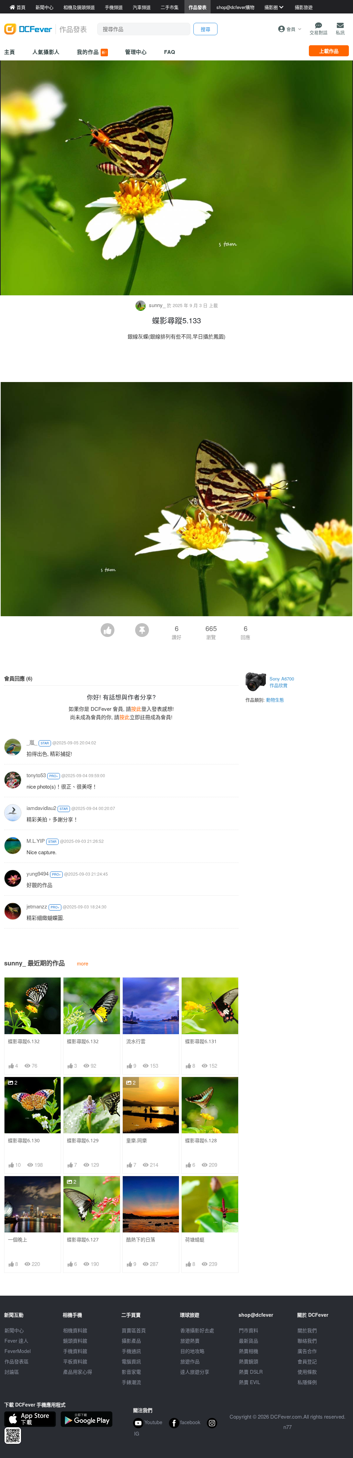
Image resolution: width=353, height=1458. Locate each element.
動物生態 (275, 699)
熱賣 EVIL (249, 1382)
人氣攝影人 (46, 52)
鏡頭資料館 (75, 1340)
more (82, 963)
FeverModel (17, 1350)
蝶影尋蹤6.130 (24, 1140)
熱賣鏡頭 (248, 1361)
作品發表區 (16, 1361)
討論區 (11, 1371)
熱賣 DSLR (251, 1371)
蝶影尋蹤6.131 (201, 1041)
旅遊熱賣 (190, 1340)
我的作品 (92, 52)
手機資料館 (75, 1350)
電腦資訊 (131, 1361)
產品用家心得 (77, 1371)
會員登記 (307, 1361)
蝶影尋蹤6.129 (83, 1140)
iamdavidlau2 (41, 807)
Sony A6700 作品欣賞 (282, 682)
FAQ (169, 52)
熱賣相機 (248, 1350)
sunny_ (157, 304)
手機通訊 (131, 1350)
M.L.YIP (36, 840)
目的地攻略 (192, 1350)
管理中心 (136, 52)
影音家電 (131, 1371)
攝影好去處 (197, 1330)
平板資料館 (75, 1361)
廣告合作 (307, 1350)
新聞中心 (14, 1330)
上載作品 (329, 50)
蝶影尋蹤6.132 (24, 1041)
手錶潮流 (131, 1382)
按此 (136, 708)
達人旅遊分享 (194, 1371)
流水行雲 (135, 1041)
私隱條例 (307, 1382)
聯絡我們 (307, 1340)
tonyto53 (36, 775)
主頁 (9, 52)
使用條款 (307, 1371)
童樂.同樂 (136, 1140)
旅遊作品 (190, 1361)
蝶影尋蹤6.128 (201, 1140)
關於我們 (307, 1330)
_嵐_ (32, 742)
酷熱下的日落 (140, 1239)
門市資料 (248, 1330)
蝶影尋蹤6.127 (83, 1239)
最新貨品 (248, 1340)
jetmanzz (37, 906)
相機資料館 (75, 1330)
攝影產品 (131, 1340)
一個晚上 (17, 1239)
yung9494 (38, 873)
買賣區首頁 (134, 1330)
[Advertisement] (176, 363)
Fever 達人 (16, 1340)
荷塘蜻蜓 (194, 1239)
